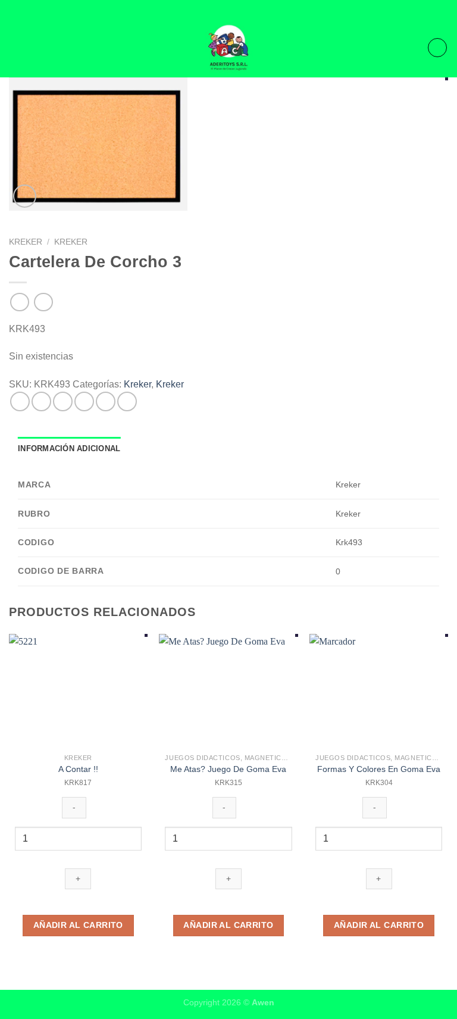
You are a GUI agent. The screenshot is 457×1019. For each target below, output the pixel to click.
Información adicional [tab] (69, 448)
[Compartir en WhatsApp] (20, 401)
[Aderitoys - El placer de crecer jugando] (228, 47)
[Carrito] (437, 47)
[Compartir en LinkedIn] (127, 401)
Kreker (25, 241)
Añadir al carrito (78, 925)
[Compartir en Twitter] (63, 401)
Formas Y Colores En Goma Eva (378, 769)
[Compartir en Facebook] (41, 401)
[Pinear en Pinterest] (105, 401)
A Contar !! (78, 769)
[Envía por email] (84, 401)
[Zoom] (24, 196)
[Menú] (16, 47)
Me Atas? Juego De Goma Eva (228, 769)
